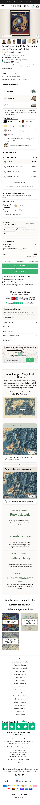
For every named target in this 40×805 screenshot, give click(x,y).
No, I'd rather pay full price (30, 408)
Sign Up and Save (29, 405)
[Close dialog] (39, 391)
